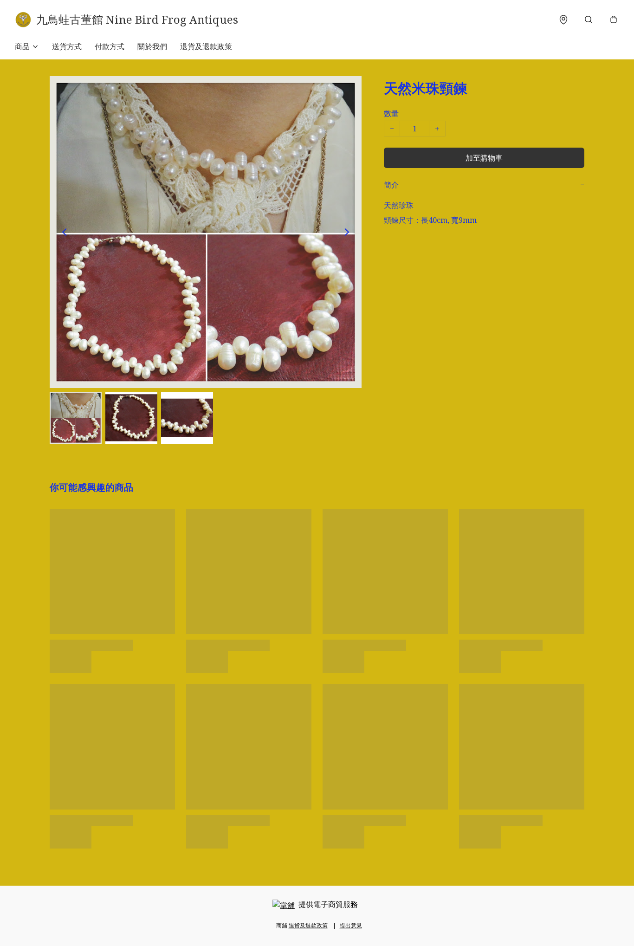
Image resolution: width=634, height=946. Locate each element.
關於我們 (152, 46)
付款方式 (109, 46)
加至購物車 (484, 158)
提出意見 (351, 925)
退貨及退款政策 (206, 46)
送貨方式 (67, 46)
